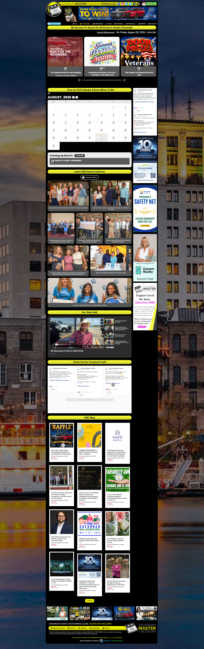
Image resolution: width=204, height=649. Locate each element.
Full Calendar (85, 23)
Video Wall (119, 23)
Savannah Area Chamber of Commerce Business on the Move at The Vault (111, 208)
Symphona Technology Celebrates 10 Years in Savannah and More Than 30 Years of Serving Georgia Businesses (89, 584)
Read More (53, 457)
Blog (109, 23)
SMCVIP (142, 23)
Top (75, 23)
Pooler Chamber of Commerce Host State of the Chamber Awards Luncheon (61, 241)
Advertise (83, 628)
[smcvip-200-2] (70, 21)
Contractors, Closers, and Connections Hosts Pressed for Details (89, 241)
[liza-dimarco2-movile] (146, 620)
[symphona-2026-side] (145, 182)
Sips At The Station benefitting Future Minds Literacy (111, 273)
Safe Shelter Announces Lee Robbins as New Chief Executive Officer (61, 538)
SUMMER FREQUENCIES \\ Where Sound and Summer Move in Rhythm (88, 452)
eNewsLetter (131, 23)
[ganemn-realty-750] (57, 620)
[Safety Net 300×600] (145, 232)
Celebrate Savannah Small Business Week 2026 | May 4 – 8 (89, 540)
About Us (72, 628)
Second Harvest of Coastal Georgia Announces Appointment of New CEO (116, 583)
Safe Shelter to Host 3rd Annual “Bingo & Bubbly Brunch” (115, 540)
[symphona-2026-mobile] (102, 620)
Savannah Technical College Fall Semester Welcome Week (89, 305)
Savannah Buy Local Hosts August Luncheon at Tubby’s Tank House (68, 208)
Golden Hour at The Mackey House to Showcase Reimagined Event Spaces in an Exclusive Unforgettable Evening (89, 496)
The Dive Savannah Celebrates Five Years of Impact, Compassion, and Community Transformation (61, 495)
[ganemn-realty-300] (145, 281)
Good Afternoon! (106, 32)
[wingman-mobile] (79, 620)
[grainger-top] (117, 19)
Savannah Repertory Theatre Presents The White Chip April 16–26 (61, 581)
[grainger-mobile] (124, 620)
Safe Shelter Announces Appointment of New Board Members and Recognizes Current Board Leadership (116, 453)
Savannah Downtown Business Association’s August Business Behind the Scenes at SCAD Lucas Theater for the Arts (68, 273)
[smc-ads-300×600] (145, 330)
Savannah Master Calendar (60, 368)
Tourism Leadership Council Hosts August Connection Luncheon (118, 241)
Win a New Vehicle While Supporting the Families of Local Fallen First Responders (61, 452)
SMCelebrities (99, 23)
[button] (134, 5)
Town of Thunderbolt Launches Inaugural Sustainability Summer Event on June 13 (117, 497)
